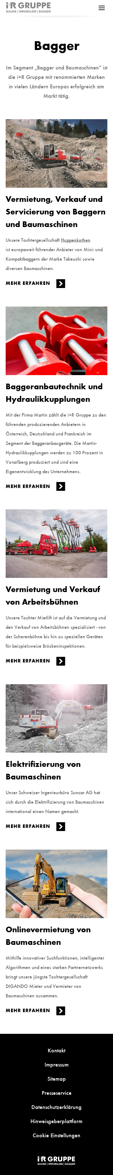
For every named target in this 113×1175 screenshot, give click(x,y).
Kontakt (56, 1050)
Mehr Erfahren (29, 283)
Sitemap (56, 1078)
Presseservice (57, 1092)
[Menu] (101, 8)
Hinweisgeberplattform (56, 1121)
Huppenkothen (75, 239)
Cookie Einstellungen (56, 1135)
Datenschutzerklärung (56, 1107)
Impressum (57, 1064)
